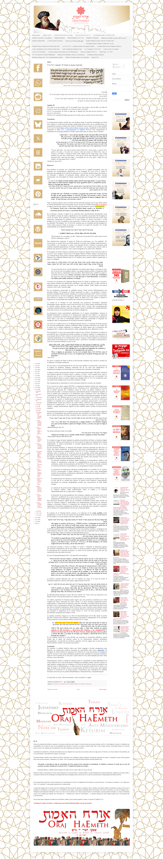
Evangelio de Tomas (65, 683)
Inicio (78, 689)
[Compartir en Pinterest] (74, 682)
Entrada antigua (103, 689)
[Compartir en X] (70, 682)
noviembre (38, 394)
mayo (37, 408)
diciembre (38, 391)
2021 (36, 373)
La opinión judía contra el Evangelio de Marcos (109, 46)
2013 (36, 389)
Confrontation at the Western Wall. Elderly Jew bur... (39, 454)
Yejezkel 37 (83, 683)
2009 (36, 523)
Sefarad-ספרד (94, 57)
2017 (36, 381)
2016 (36, 383)
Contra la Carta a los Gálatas (110, 49)
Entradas (116, 64)
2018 (36, 379)
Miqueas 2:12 (77, 683)
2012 (36, 517)
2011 (36, 519)
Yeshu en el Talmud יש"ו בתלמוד (88, 52)
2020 (36, 375)
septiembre (38, 399)
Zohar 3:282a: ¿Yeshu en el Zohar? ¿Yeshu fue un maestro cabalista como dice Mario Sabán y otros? (121, 537)
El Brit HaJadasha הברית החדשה (75, 38)
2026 (36, 363)
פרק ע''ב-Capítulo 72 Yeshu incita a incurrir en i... (39, 505)
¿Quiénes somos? (47, 35)
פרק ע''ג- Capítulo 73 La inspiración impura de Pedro (39, 497)
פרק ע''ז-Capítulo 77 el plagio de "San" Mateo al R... (39, 431)
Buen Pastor (57, 683)
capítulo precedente (93, 169)
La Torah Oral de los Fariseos (55, 40)
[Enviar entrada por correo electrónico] (65, 681)
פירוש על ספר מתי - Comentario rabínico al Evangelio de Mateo (78, 46)
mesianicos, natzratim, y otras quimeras (42, 38)
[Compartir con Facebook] (72, 682)
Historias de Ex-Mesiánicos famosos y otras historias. (71, 54)
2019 (36, 377)
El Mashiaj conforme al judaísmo (95, 54)
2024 (36, 367)
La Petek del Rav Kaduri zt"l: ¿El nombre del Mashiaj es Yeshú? (124, 489)
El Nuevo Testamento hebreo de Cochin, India (77, 57)
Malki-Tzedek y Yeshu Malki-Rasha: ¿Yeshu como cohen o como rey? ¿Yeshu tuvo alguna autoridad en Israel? (121, 615)
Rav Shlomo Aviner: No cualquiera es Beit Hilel (39, 415)
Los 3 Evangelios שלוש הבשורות (92, 49)
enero (37, 515)
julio (37, 404)
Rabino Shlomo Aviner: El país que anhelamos (39, 489)
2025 (36, 365)
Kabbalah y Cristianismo (92, 38)
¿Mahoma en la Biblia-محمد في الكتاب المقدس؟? (113, 38)
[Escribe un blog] (69, 682)
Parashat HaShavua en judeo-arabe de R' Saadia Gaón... (100, 40)
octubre (38, 397)
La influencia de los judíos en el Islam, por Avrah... (39, 481)
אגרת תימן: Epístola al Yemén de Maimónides (43, 54)
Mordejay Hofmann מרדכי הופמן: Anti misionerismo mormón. (47, 57)
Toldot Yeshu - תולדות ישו (106, 52)
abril (37, 410)
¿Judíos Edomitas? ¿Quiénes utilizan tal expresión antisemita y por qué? (124, 586)
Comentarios (117, 67)
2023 (36, 369)
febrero (38, 513)
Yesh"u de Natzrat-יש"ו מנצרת (83, 35)
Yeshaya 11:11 (89, 683)
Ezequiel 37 (71, 683)
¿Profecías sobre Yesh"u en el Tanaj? (63, 35)
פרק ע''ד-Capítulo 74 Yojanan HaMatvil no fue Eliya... (38, 472)
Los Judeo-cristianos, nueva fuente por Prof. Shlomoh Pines (63, 52)
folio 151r (89, 85)
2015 (36, 385)
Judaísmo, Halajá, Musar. (38, 40)
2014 (36, 387)
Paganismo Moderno (59, 38)
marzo (37, 511)
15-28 (53, 683)
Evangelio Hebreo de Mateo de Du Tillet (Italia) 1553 (46, 46)
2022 (36, 371)
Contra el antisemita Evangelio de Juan (72, 49)
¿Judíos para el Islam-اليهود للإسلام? (74, 41)
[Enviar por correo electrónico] (67, 682)
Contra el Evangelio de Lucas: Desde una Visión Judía (46, 49)
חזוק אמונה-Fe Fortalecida (38, 52)
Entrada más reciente (52, 689)
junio (37, 406)
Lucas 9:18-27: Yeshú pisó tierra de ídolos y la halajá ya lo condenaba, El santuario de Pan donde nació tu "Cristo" (121, 521)
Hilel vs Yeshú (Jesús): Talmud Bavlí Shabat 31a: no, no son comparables (124, 600)
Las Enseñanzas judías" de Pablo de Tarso (104, 35)
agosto (38, 402)
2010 (36, 521)
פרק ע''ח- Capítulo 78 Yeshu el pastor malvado (39, 423)
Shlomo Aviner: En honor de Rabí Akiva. (39, 439)
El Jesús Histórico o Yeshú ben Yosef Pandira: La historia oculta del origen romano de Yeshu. (124, 629)
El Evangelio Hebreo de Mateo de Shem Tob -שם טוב (100, 43)
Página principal (36, 35)
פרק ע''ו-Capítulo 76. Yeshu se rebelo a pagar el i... (39, 446)
